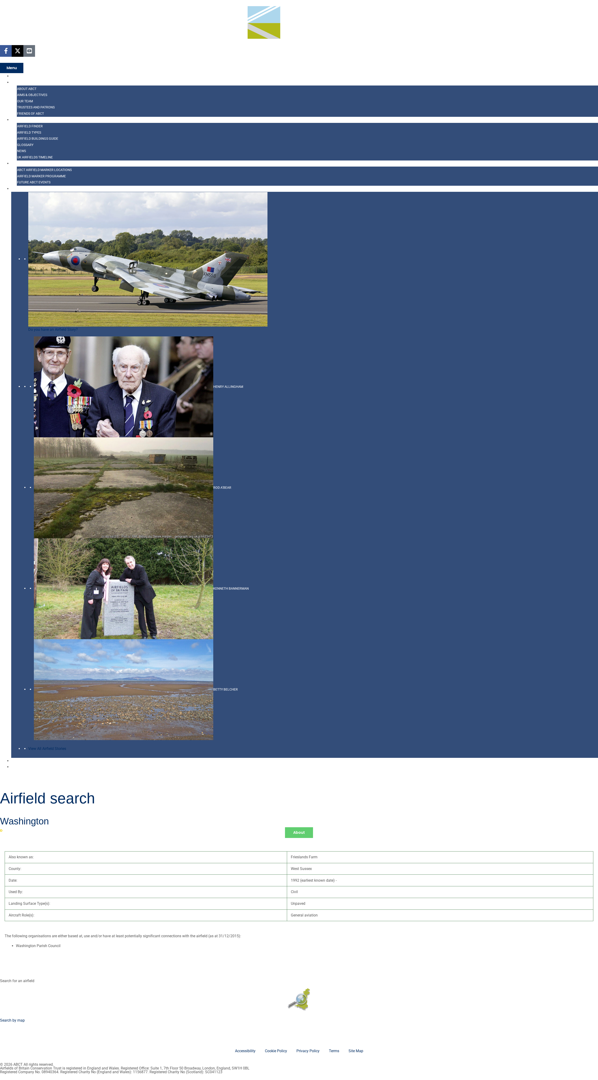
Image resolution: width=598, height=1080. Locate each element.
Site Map (356, 1051)
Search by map (12, 1020)
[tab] (299, 832)
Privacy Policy (308, 1051)
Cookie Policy (276, 1051)
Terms (334, 1051)
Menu (12, 68)
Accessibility (245, 1051)
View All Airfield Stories (47, 748)
